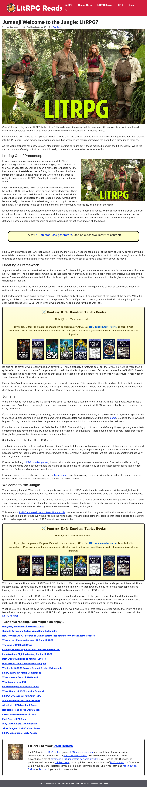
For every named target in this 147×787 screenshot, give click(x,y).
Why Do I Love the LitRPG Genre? (19, 723)
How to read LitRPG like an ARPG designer (24, 663)
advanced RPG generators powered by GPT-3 (75, 759)
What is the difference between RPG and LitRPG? (27, 640)
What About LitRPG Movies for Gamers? (23, 691)
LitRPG (68, 5)
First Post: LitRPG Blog (14, 719)
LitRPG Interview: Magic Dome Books (21, 672)
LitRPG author (53, 752)
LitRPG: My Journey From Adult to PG (21, 696)
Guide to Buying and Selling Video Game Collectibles (29, 631)
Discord (43, 769)
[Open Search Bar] (66, 10)
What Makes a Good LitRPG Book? (20, 677)
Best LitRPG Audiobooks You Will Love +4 (24, 659)
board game (60, 475)
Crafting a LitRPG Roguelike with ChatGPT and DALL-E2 (31, 649)
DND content (117, 762)
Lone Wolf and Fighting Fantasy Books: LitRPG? (27, 654)
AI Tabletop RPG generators (54, 235)
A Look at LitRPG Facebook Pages (20, 705)
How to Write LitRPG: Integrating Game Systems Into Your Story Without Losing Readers (48, 635)
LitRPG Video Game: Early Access (19, 733)
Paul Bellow (63, 746)
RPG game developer (81, 752)
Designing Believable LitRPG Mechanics (23, 626)
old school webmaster (75, 755)
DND (120, 5)
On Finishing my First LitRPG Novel (20, 686)
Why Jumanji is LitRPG (14, 682)
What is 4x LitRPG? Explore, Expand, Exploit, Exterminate (32, 668)
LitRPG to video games (36, 462)
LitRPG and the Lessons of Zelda (19, 714)
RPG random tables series (103, 326)
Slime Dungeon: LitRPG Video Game (21, 728)
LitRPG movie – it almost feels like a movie (42, 512)
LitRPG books (62, 762)
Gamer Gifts (85, 5)
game (113, 418)
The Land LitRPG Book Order (17, 645)
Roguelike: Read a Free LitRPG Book (21, 710)
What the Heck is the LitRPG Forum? (21, 700)
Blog (131, 5)
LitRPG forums (10, 615)
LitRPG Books (104, 5)
